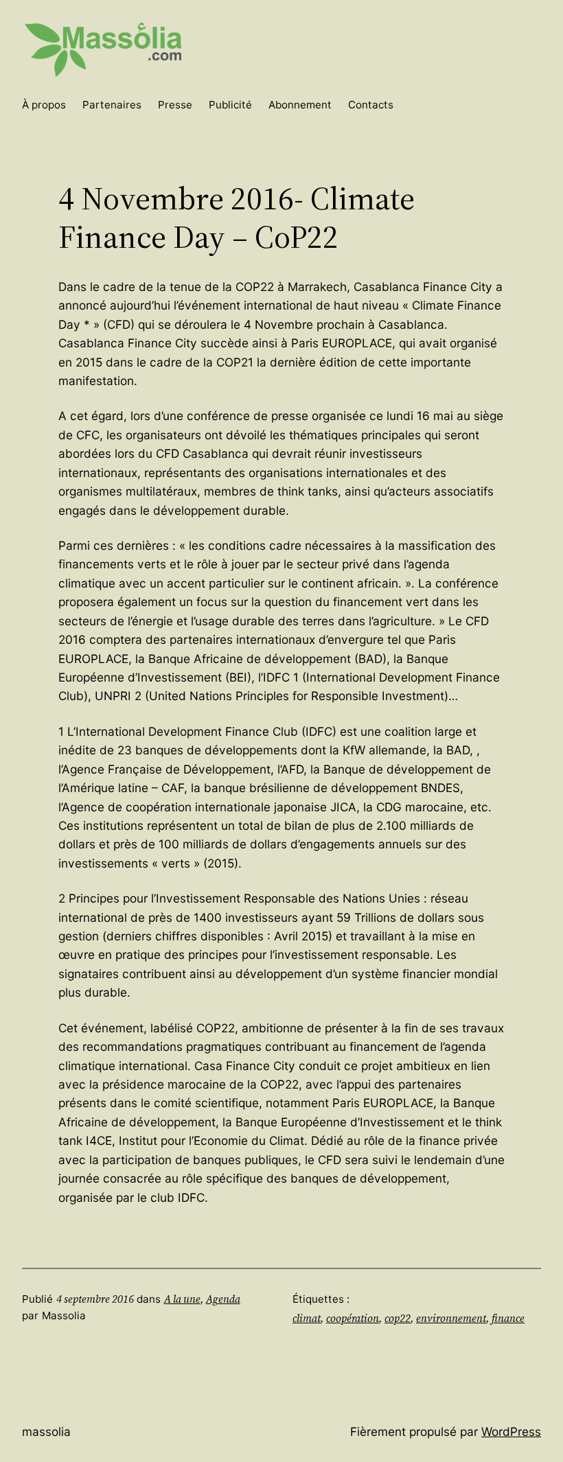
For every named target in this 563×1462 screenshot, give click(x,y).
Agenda (223, 1299)
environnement (451, 1318)
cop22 (397, 1318)
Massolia (46, 1431)
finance (508, 1318)
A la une (182, 1299)
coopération (352, 1318)
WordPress (511, 1431)
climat (306, 1318)
